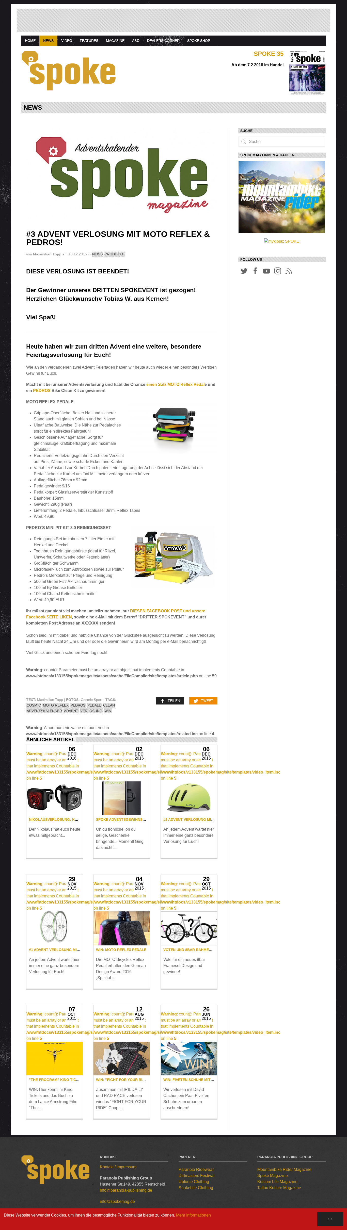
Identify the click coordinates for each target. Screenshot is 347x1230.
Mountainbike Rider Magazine (284, 1169)
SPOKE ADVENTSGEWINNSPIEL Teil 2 (129, 819)
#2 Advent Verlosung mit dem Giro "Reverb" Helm (213, 819)
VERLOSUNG (91, 711)
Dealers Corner (163, 41)
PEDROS (42, 390)
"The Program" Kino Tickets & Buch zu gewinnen (77, 1080)
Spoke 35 (268, 53)
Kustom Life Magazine (277, 1181)
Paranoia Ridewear (196, 1169)
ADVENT (71, 711)
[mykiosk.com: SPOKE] (281, 241)
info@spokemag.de (117, 1201)
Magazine (115, 41)
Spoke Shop (198, 41)
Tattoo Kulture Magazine (279, 1188)
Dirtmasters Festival (196, 1175)
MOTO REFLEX (56, 705)
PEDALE (94, 705)
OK (330, 1219)
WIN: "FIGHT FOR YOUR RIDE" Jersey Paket (136, 1080)
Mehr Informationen (193, 1215)
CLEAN (109, 705)
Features (89, 41)
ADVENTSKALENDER (44, 711)
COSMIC (34, 705)
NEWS (97, 254)
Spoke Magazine (272, 1175)
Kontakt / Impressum (118, 1167)
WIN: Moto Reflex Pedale (121, 950)
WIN (107, 711)
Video (66, 41)
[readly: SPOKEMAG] (282, 199)
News (48, 41)
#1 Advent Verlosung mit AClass (61, 950)
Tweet (207, 701)
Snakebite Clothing (196, 1188)
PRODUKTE (114, 254)
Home (30, 41)
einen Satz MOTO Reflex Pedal (175, 384)
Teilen (174, 701)
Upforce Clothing (194, 1181)
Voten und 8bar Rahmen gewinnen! (198, 950)
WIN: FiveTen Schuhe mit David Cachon (201, 1080)
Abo (135, 41)
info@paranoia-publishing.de (126, 1190)
